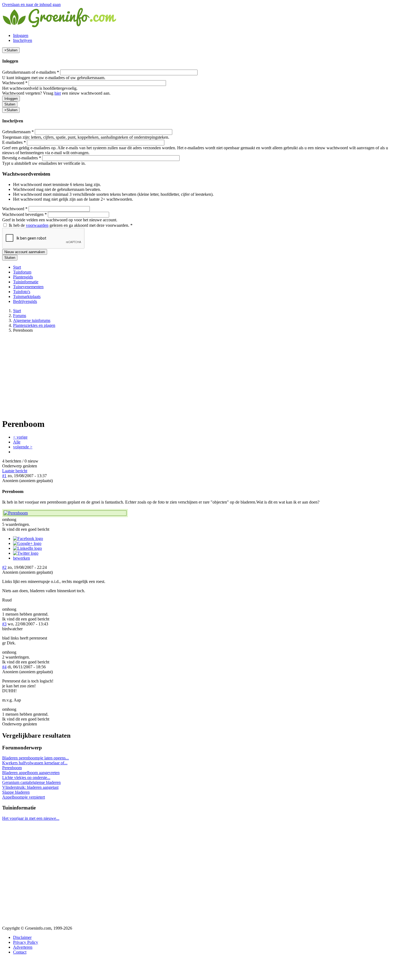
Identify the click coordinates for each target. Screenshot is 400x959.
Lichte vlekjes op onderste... (26, 777)
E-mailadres (14, 142)
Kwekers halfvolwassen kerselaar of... (34, 763)
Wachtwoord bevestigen (24, 214)
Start (17, 267)
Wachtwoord (14, 82)
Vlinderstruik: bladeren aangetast (30, 787)
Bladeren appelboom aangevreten (31, 772)
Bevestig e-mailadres (21, 158)
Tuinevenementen (28, 286)
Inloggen (20, 35)
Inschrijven (22, 40)
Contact (19, 952)
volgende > (22, 447)
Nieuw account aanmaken (24, 252)
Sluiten (9, 104)
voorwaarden (37, 225)
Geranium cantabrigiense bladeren (31, 782)
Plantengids (23, 277)
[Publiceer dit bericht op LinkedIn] (27, 548)
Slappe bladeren (16, 792)
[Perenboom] (65, 513)
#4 (4, 667)
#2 (4, 567)
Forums (19, 315)
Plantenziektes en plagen (34, 325)
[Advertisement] (200, 375)
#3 (4, 624)
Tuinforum (22, 272)
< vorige (20, 437)
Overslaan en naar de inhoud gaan (31, 4)
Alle (16, 442)
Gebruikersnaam (18, 131)
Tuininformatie (25, 282)
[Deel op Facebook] (28, 538)
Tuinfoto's (21, 291)
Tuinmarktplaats (27, 296)
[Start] (60, 26)
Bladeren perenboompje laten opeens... (35, 758)
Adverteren (22, 947)
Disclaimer (22, 937)
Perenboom (12, 767)
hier (57, 93)
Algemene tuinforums (31, 320)
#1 (4, 475)
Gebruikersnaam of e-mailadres (30, 72)
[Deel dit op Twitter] (25, 553)
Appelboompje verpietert (23, 797)
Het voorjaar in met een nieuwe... (30, 818)
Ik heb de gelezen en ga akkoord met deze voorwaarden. (70, 225)
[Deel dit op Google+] (27, 543)
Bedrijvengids (25, 301)
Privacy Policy (25, 942)
